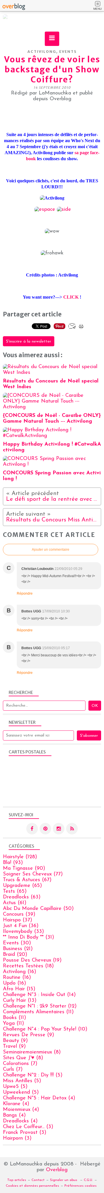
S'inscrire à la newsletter (28, 341)
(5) (32, 1075)
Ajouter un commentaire (50, 550)
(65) (22, 885)
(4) (39, 1098)
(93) (13, 862)
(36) (20, 926)
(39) (19, 914)
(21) (18, 949)
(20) (15, 954)
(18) (28, 966)
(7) (20, 1063)
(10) (45, 1029)
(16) (19, 971)
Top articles (16, 1180)
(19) (32, 960)
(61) (14, 903)
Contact (37, 1180)
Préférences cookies (80, 1186)
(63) (21, 897)
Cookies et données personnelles (32, 1186)
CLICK (71, 297)
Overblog (57, 1170)
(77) (33, 874)
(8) (32, 1052)
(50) (38, 908)
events (68, 51)
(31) (28, 937)
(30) (17, 943)
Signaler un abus (64, 1180)
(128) (20, 857)
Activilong (41, 51)
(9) (28, 1035)
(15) (19, 989)
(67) (27, 880)
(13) (19, 1000)
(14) (39, 994)
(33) (23, 931)
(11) (38, 1012)
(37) (17, 920)
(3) (28, 1127)
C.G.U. (88, 1180)
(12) (40, 1006)
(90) (24, 868)
